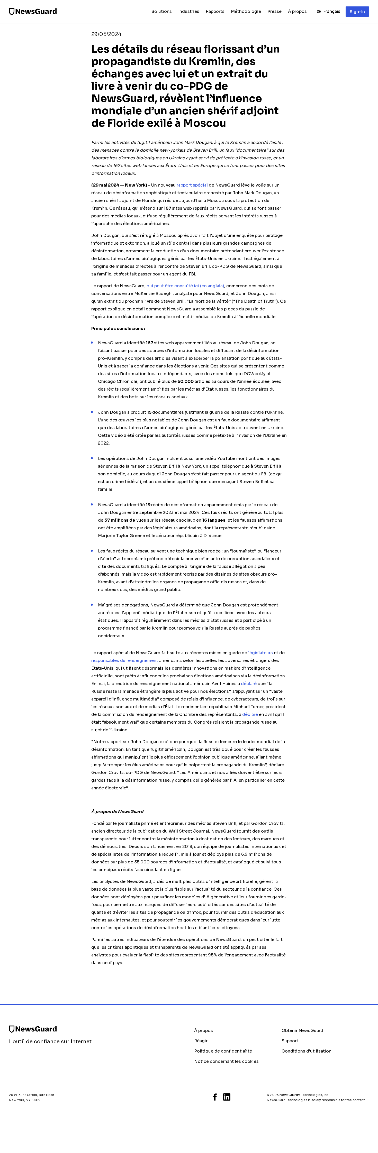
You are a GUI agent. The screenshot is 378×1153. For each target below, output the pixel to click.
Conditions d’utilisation (306, 1051)
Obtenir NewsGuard (302, 1030)
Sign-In (357, 11)
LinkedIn (226, 1097)
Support (290, 1041)
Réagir (201, 1041)
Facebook (215, 1097)
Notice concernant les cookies (226, 1061)
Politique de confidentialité (223, 1051)
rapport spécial (192, 185)
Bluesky (195, 1097)
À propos (203, 1030)
